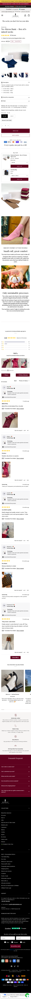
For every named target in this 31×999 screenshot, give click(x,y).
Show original (20, 408)
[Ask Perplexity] (10, 960)
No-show (3, 837)
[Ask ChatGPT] (2, 960)
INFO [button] (2, 849)
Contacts (3, 873)
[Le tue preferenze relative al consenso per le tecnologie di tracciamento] (28, 996)
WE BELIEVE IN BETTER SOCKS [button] (8, 913)
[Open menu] (3, 15)
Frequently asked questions (8, 866)
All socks (3, 815)
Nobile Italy (5, 970)
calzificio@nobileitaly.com (7, 11)
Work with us (4, 880)
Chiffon (3, 832)
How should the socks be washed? (9, 781)
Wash (4, 101)
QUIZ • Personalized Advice (8, 854)
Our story (3, 859)
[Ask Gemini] (14, 960)
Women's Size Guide (6, 120)
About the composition (8, 97)
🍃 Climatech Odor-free (7, 844)
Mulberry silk (4, 825)
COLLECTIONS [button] (4, 808)
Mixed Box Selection (6, 813)
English (4, 996)
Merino (3, 829)
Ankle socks (4, 839)
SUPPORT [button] (3, 893)
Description (6, 82)
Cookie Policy (14, 970)
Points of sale (4, 876)
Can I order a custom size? (7, 766)
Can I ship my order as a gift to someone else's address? (12, 791)
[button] (8, 35)
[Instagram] (18, 966)
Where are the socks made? (8, 776)
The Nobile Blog (5, 856)
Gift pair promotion (6, 883)
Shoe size (13, 160)
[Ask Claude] (6, 960)
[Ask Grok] (18, 960)
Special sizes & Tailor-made (8, 822)
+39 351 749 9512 (25, 11)
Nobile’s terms (12, 949)
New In (3, 817)
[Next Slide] (28, 363)
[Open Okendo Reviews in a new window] (7, 370)
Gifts (2, 820)
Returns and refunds (6, 871)
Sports (2, 834)
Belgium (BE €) (13, 996)
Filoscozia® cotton (5, 864)
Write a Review (24, 375)
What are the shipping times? (8, 785)
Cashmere (3, 827)
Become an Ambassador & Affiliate (10, 885)
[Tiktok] (14, 966)
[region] (15, 363)
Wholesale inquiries (6, 878)
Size (12, 173)
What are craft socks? (6, 861)
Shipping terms (5, 868)
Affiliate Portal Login (6, 888)
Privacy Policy (22, 970)
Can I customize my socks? (8, 771)
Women (3, 841)
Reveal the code (15, 946)
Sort (15, 380)
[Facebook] (11, 966)
